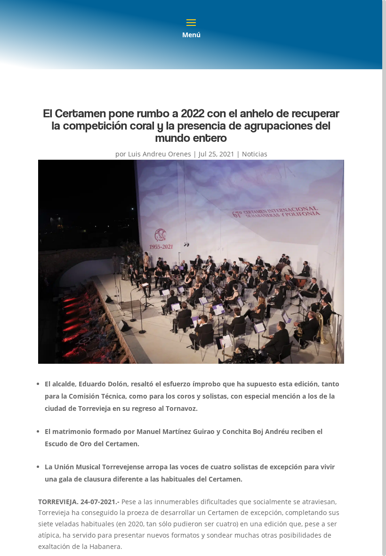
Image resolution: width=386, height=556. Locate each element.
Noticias (254, 153)
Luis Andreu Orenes (159, 153)
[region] (193, 278)
